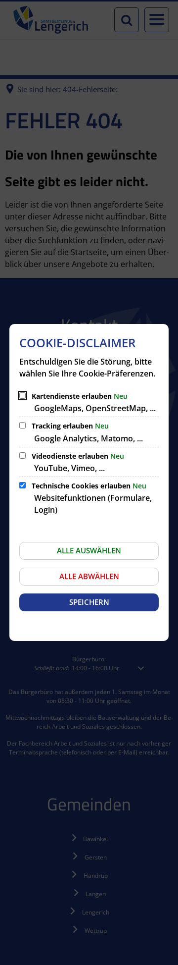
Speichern (89, 602)
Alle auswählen (89, 550)
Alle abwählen (89, 576)
